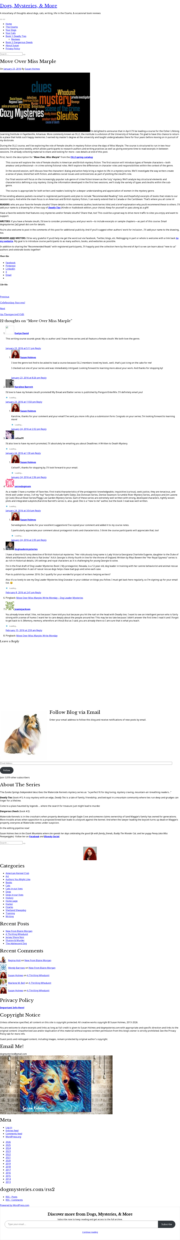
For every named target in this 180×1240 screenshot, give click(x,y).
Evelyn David (22, 333)
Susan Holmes (32, 68)
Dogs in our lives (14, 894)
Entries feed (12, 1130)
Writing (10, 916)
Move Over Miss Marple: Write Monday (37, 635)
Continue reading (90, 1232)
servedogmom (23, 486)
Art (7, 876)
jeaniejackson (22, 609)
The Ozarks (12, 26)
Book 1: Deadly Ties (16, 36)
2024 (8, 1148)
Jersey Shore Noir (15, 937)
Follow (6, 770)
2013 (8, 1182)
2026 (8, 1142)
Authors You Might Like (18, 879)
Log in (9, 1127)
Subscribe (166, 1224)
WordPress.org (13, 1136)
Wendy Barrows (16, 967)
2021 (8, 1157)
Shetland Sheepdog (16, 910)
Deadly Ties (54, 207)
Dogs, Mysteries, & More (28, 6)
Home (9, 23)
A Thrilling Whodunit (17, 934)
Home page (12, 900)
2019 (8, 1163)
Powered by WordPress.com (14, 1205)
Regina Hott (14, 960)
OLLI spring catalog (81, 157)
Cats (8, 885)
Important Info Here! (12, 1007)
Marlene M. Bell (16, 982)
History (9, 897)
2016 (8, 1172)
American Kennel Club (17, 873)
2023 (8, 1151)
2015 (8, 1175)
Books (9, 882)
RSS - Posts (11, 1196)
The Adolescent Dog (16, 943)
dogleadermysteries (26, 549)
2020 (8, 1160)
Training (10, 913)
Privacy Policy (13, 48)
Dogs (8, 891)
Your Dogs (11, 30)
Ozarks (9, 907)
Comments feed (14, 1133)
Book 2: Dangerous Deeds (19, 42)
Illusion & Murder (15, 940)
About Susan (12, 45)
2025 (8, 1145)
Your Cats (11, 33)
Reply (38, 348)
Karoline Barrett (24, 386)
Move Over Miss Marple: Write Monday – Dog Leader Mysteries (49, 597)
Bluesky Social (51, 836)
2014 (8, 1179)
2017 (8, 1169)
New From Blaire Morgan (19, 931)
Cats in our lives (14, 888)
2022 (8, 1154)
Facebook (34, 836)
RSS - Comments (14, 1199)
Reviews (15, 39)
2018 (8, 1166)
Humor (9, 904)
